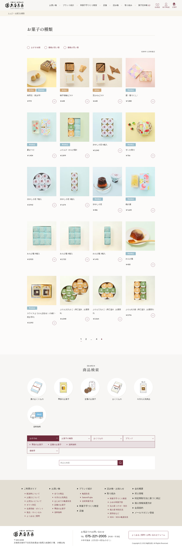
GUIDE (157, 7)
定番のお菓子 (55, 444)
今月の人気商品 (60, 497)
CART (174, 5)
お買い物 (53, 5)
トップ (10, 13)
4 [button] (96, 339)
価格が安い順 (54, 47)
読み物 (116, 5)
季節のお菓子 (37, 444)
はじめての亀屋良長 (62, 501)
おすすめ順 (35, 47)
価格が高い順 (73, 47)
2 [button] (86, 339)
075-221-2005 (95, 536)
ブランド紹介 (68, 5)
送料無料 (72, 444)
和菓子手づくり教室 (88, 5)
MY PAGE (166, 7)
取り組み (128, 5)
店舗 (105, 5)
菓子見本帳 (143, 5)
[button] (103, 339)
